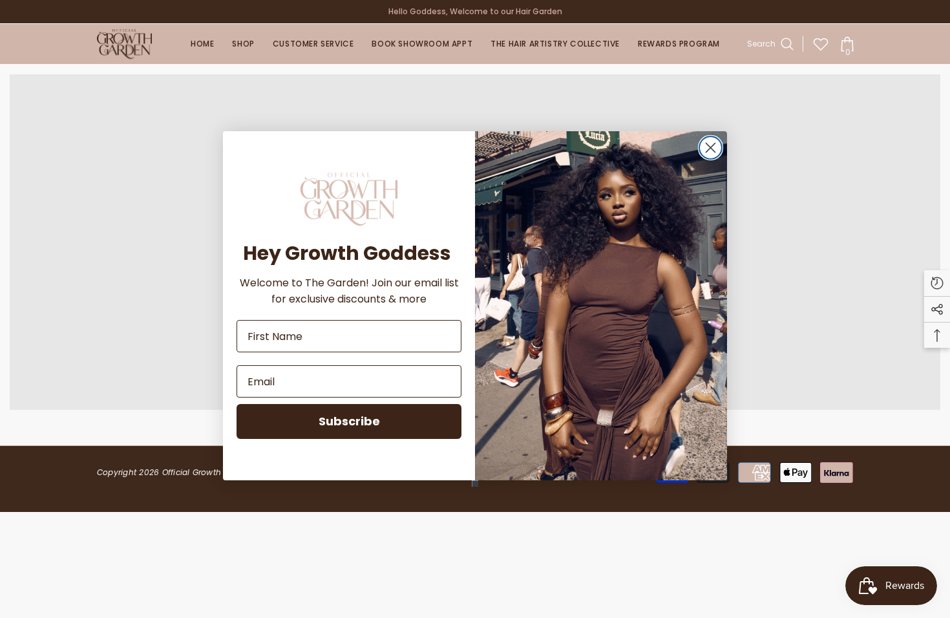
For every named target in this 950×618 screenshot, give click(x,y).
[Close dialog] (710, 147)
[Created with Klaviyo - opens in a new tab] (475, 483)
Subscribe (349, 421)
